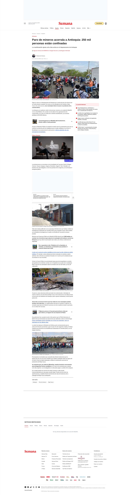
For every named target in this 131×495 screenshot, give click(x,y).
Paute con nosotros (98, 464)
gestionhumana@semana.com (84, 467)
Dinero (43, 458)
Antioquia (35, 382)
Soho (43, 463)
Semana (34, 33)
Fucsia (43, 466)
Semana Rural (55, 461)
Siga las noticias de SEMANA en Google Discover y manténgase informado (51, 50)
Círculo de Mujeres (56, 466)
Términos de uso (66, 454)
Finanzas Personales (56, 458)
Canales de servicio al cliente (100, 459)
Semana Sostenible (56, 468)
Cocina (53, 463)
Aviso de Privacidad (30, 490)
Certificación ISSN (66, 466)
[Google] (25, 487)
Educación (54, 454)
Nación (38, 33)
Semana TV (44, 456)
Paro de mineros (42, 382)
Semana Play (44, 454)
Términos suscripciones (67, 458)
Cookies (95, 466)
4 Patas (43, 468)
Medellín (43, 33)
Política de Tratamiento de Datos (69, 456)
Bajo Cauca (50, 382)
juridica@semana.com (83, 462)
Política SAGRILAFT (66, 463)
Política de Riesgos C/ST (67, 461)
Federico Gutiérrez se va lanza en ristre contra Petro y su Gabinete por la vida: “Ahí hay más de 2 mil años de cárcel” (41, 197)
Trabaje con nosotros (98, 461)
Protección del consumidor (83, 454)
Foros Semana (55, 456)
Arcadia (43, 461)
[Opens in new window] (28, 487)
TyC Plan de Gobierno (67, 468)
